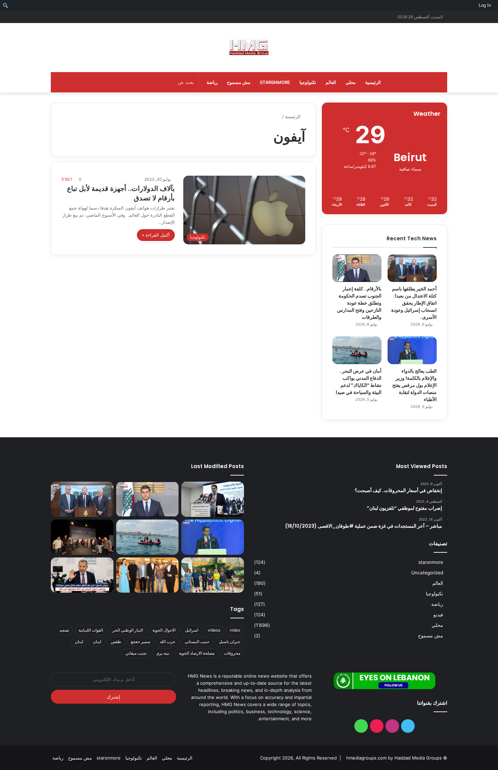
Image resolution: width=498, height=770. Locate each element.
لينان (79, 641)
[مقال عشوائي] (66, 17)
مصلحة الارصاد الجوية (196, 653)
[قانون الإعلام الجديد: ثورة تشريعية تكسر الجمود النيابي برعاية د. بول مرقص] (212, 499)
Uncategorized (427, 572)
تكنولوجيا (307, 82)
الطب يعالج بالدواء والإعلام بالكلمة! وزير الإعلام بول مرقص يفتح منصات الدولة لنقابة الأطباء (414, 385)
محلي (351, 82)
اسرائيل (191, 630)
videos (214, 630)
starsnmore (275, 82)
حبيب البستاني (197, 641)
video (235, 630)
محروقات (232, 653)
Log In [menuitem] (485, 5)
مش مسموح (238, 82)
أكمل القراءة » (156, 235)
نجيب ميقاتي (136, 653)
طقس (116, 641)
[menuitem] (495, 5)
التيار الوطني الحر (127, 630)
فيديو (438, 614)
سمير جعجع (140, 641)
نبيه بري (162, 653)
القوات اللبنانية (91, 630)
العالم (331, 82)
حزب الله (167, 641)
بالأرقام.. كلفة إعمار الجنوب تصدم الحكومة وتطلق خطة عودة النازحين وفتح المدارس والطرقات (359, 303)
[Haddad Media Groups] (249, 48)
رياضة (212, 82)
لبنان (97, 641)
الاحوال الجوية (163, 630)
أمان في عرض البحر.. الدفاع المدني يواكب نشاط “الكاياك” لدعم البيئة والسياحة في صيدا (358, 382)
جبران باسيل (229, 641)
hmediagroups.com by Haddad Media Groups (394, 758)
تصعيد (64, 630)
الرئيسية (373, 82)
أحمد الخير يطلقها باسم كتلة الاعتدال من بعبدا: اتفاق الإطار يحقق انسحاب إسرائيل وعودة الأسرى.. (414, 303)
